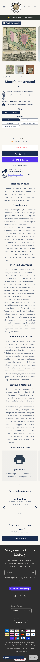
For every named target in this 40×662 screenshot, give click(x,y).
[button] (4, 7)
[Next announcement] (35, 17)
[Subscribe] (32, 572)
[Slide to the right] (37, 70)
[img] (20, 499)
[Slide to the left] (2, 70)
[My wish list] (29, 7)
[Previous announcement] (4, 17)
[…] (9, 69)
